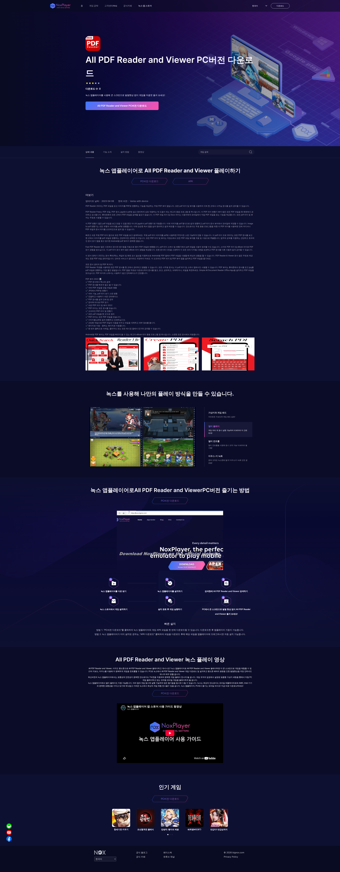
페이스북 (167, 852)
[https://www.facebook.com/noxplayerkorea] (9, 838)
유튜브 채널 (169, 856)
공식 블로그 (141, 852)
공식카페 (127, 6)
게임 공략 (93, 6)
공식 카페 (140, 856)
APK (190, 181)
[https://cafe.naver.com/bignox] (9, 826)
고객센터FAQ (111, 6)
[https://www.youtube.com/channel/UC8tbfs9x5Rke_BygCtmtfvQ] (9, 832)
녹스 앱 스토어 (145, 6)
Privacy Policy (231, 856)
